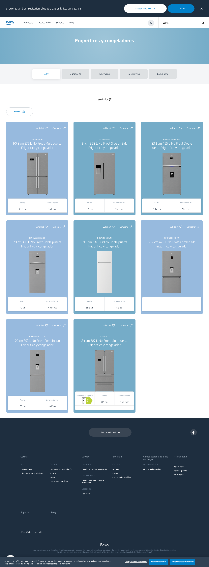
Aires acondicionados (152, 469)
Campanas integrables (59, 481)
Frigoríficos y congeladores (32, 473)
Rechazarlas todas (158, 561)
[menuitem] (28, 22)
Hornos (53, 473)
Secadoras (86, 494)
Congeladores (26, 469)
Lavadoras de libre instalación (94, 469)
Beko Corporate (180, 471)
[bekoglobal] (10, 23)
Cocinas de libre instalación (61, 469)
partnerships (179, 475)
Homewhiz (38, 532)
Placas (52, 477)
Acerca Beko (179, 467)
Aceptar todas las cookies (183, 561)
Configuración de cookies (136, 561)
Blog (53, 512)
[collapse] (201, 8)
